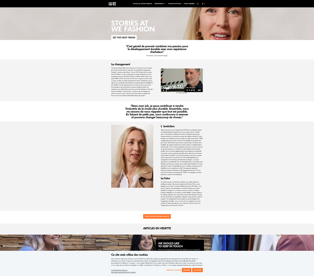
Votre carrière (189, 3)
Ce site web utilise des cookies (129, 254)
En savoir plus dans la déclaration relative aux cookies (123, 271)
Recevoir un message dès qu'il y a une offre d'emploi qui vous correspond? (179, 249)
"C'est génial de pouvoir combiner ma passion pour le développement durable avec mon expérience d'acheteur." (157, 49)
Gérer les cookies (173, 270)
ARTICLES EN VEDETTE (157, 228)
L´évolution (167, 126)
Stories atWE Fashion (133, 26)
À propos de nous (174, 3)
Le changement (120, 64)
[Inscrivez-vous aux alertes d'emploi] (198, 4)
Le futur (165, 178)
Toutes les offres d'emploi (142, 3)
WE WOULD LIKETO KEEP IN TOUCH (170, 245)
